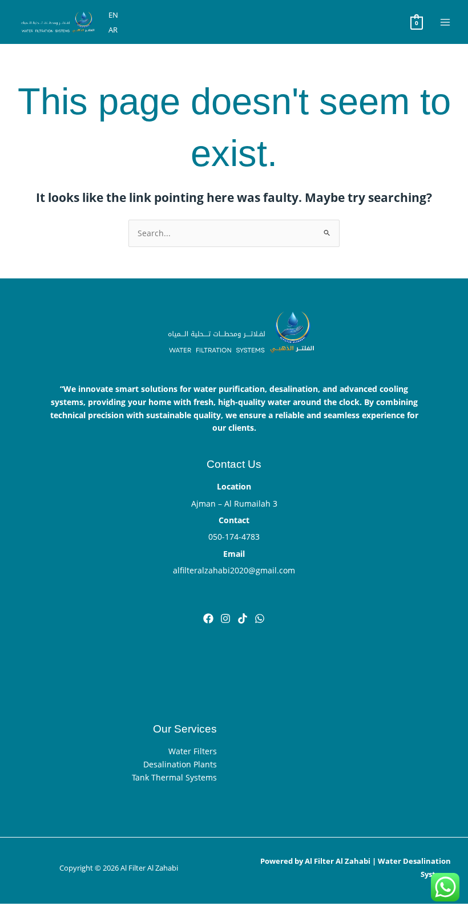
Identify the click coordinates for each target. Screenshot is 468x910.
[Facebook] (208, 618)
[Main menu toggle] (445, 22)
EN (113, 15)
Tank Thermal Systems (174, 777)
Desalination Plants (180, 764)
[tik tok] (242, 618)
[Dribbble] (260, 618)
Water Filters (192, 751)
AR (113, 30)
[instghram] (225, 618)
